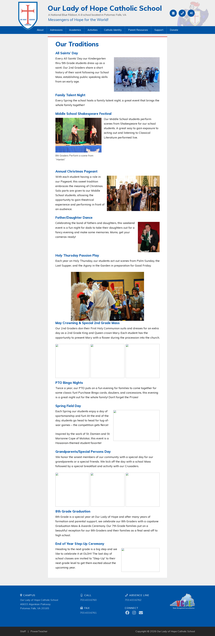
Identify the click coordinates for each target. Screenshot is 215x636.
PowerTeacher (39, 631)
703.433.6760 (88, 599)
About (40, 29)
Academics (75, 29)
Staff (23, 631)
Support (158, 29)
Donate (174, 29)
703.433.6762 (133, 599)
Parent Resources (138, 29)
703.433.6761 (88, 612)
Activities (93, 29)
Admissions (56, 29)
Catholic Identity (113, 29)
